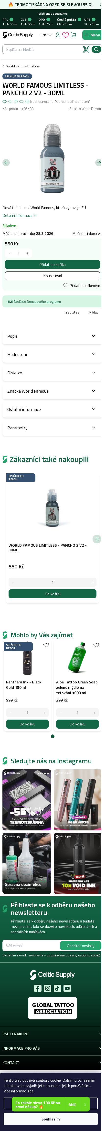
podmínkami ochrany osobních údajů (73, 955)
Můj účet (57, 35)
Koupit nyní (52, 276)
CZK (43, 35)
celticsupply (47, 988)
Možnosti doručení (87, 233)
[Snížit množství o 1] (9, 253)
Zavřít (29, 312)
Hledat (96, 49)
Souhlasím (51, 1119)
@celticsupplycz (57, 988)
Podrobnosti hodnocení (72, 101)
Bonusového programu (44, 301)
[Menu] (92, 35)
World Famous (92, 108)
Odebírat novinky (80, 946)
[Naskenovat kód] (86, 49)
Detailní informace (17, 215)
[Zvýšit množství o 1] (27, 253)
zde (30, 1091)
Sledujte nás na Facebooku (38, 988)
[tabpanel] (27, 685)
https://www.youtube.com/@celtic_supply (67, 988)
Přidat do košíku (52, 264)
